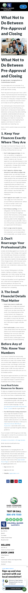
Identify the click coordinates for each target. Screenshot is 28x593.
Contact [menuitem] (3, 564)
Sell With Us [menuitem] (4, 547)
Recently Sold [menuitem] (4, 539)
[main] (14, 245)
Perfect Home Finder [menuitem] (6, 537)
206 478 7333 (14, 514)
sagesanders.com (14, 473)
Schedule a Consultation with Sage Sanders (13, 440)
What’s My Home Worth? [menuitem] (7, 549)
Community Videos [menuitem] (6, 561)
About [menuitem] (2, 557)
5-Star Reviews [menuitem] (5, 555)
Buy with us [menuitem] (4, 531)
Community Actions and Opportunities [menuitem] (11, 559)
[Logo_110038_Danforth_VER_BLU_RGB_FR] (7, 6)
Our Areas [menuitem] (3, 535)
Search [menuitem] (3, 533)
